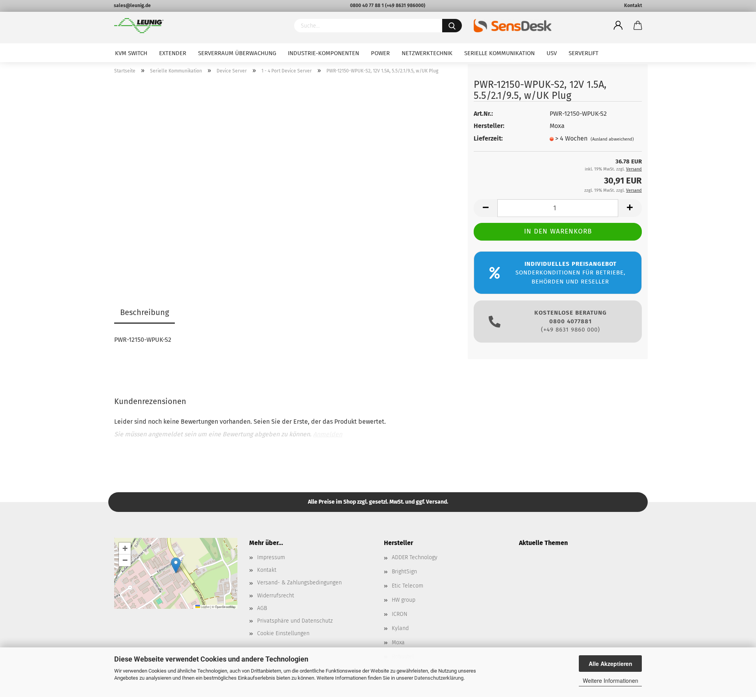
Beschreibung (144, 312)
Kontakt (633, 5)
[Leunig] (198, 25)
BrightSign (404, 571)
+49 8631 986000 (405, 5)
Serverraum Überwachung (237, 53)
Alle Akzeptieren (610, 663)
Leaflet (204, 606)
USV (552, 53)
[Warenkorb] (638, 25)
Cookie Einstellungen (283, 633)
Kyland (400, 628)
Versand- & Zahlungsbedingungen (299, 582)
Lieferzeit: (488, 138)
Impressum (271, 557)
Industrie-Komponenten (323, 53)
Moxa (398, 642)
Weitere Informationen (610, 680)
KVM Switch (131, 53)
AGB (262, 608)
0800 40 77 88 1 (367, 5)
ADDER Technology (414, 557)
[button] (176, 565)
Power (380, 53)
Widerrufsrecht (275, 595)
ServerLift (583, 53)
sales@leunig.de (132, 5)
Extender (172, 53)
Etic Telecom (407, 585)
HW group (403, 600)
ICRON (399, 614)
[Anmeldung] (618, 25)
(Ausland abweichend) (612, 139)
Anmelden (327, 434)
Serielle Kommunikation (499, 53)
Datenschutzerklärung (438, 678)
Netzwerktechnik (427, 53)
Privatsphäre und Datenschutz (295, 620)
